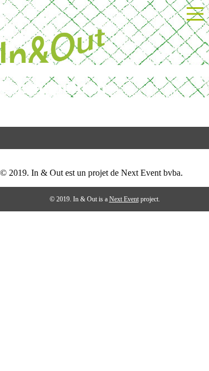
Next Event (124, 199)
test (6, 154)
